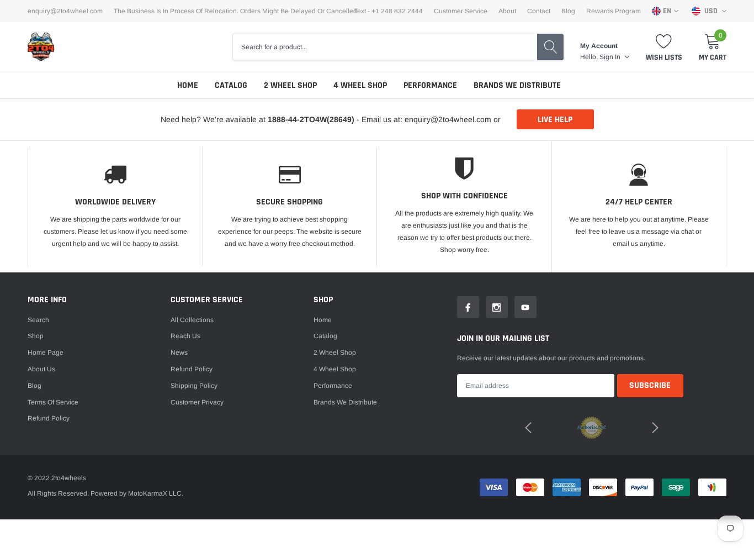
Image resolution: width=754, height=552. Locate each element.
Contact (538, 11)
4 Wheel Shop (360, 85)
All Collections (192, 320)
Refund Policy (192, 369)
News (179, 352)
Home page (45, 352)
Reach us (185, 336)
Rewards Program (613, 11)
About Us (41, 369)
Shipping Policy (194, 386)
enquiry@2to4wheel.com (65, 11)
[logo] (41, 47)
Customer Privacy (197, 402)
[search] (550, 47)
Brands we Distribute (517, 85)
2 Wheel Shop (290, 85)
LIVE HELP (555, 119)
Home (187, 85)
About (507, 11)
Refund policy (49, 418)
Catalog (231, 85)
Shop (36, 336)
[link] (468, 307)
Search (38, 320)
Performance (430, 85)
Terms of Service (53, 402)
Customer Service (460, 11)
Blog (568, 11)
